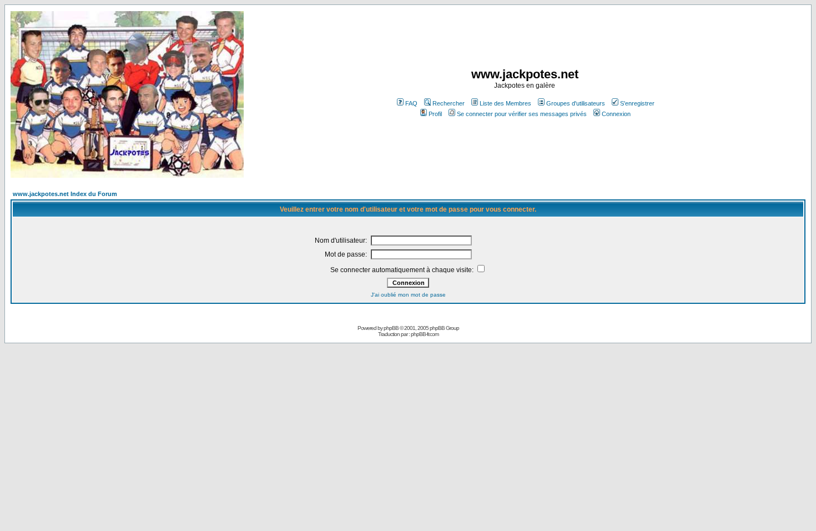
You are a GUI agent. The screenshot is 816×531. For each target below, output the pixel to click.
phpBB (391, 328)
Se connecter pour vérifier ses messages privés (522, 114)
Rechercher (448, 103)
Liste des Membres (505, 103)
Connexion (616, 114)
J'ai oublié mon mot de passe (408, 295)
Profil (435, 114)
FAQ (411, 103)
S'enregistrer (637, 103)
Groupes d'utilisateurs (575, 103)
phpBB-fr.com (425, 334)
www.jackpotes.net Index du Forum (65, 194)
